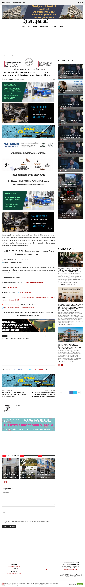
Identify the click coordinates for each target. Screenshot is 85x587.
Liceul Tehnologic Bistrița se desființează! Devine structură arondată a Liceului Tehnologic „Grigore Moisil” (45, 476)
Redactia (11, 79)
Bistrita (10, 336)
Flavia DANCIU (64, 170)
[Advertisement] (42, 40)
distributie (15, 336)
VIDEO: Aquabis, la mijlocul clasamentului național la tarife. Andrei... (70, 73)
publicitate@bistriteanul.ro (14, 573)
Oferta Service (5, 338)
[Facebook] (79, 2)
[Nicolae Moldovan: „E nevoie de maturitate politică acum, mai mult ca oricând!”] (70, 164)
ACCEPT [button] (80, 584)
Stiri (6, 56)
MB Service (33, 336)
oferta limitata (49, 336)
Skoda (19, 338)
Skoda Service (26, 338)
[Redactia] (3, 79)
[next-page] (5, 482)
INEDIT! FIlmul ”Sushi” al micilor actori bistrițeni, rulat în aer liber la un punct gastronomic (27, 475)
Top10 (4, 456)
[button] (72, 2)
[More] (46, 369)
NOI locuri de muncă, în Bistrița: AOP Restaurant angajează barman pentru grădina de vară (70, 270)
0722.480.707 (14, 568)
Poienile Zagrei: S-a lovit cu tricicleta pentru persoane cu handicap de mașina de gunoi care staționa (14, 394)
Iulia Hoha (63, 77)
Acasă (3, 56)
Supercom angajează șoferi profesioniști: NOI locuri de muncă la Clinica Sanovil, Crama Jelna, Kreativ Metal (70, 346)
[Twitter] (81, 2)
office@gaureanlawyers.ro (70, 569)
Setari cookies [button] (72, 584)
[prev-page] (3, 482)
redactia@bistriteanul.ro (14, 566)
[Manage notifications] (3, 584)
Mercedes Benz (41, 336)
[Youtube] (83, 2)
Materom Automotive (24, 336)
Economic (11, 56)
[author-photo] (59, 284)
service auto (13, 338)
